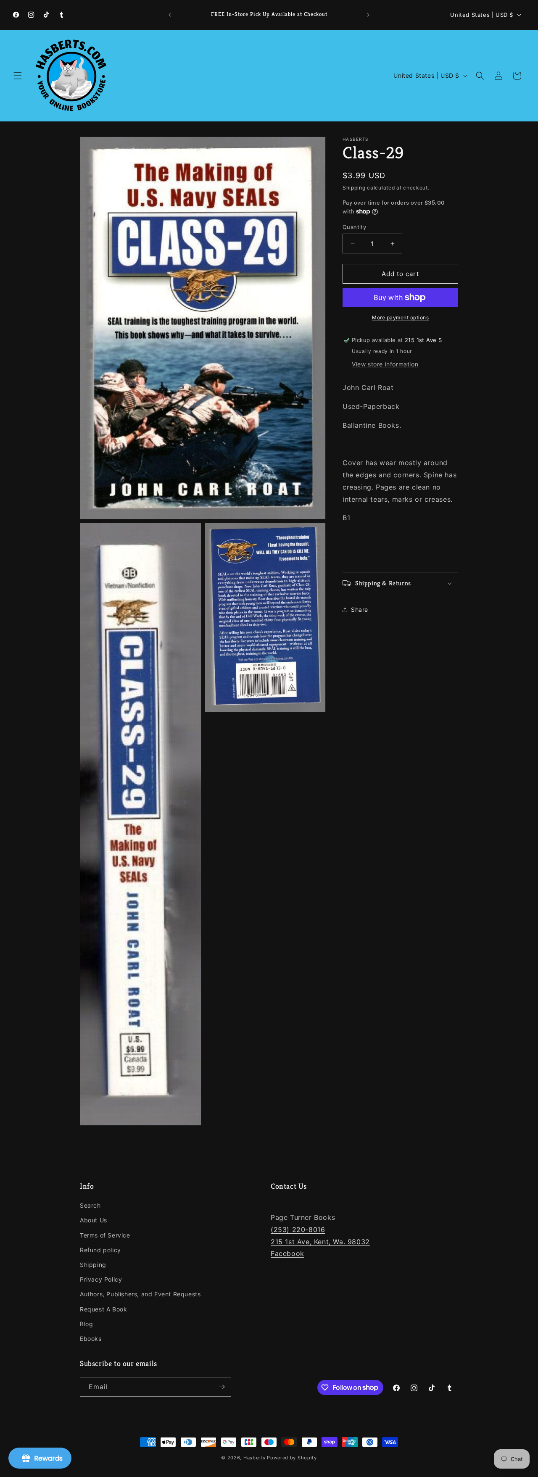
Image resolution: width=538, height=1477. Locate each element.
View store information (385, 364)
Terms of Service (105, 1235)
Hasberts (254, 1458)
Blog (86, 1323)
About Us (93, 1220)
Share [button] (359, 609)
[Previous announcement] (170, 15)
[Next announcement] (368, 15)
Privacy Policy (101, 1279)
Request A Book (103, 1309)
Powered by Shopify (292, 1458)
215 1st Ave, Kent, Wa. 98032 (320, 1241)
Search (90, 1205)
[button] (17, 75)
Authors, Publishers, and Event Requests (140, 1294)
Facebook (287, 1254)
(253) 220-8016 (298, 1229)
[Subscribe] (221, 1387)
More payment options (400, 317)
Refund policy (100, 1249)
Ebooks (91, 1338)
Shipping (354, 187)
